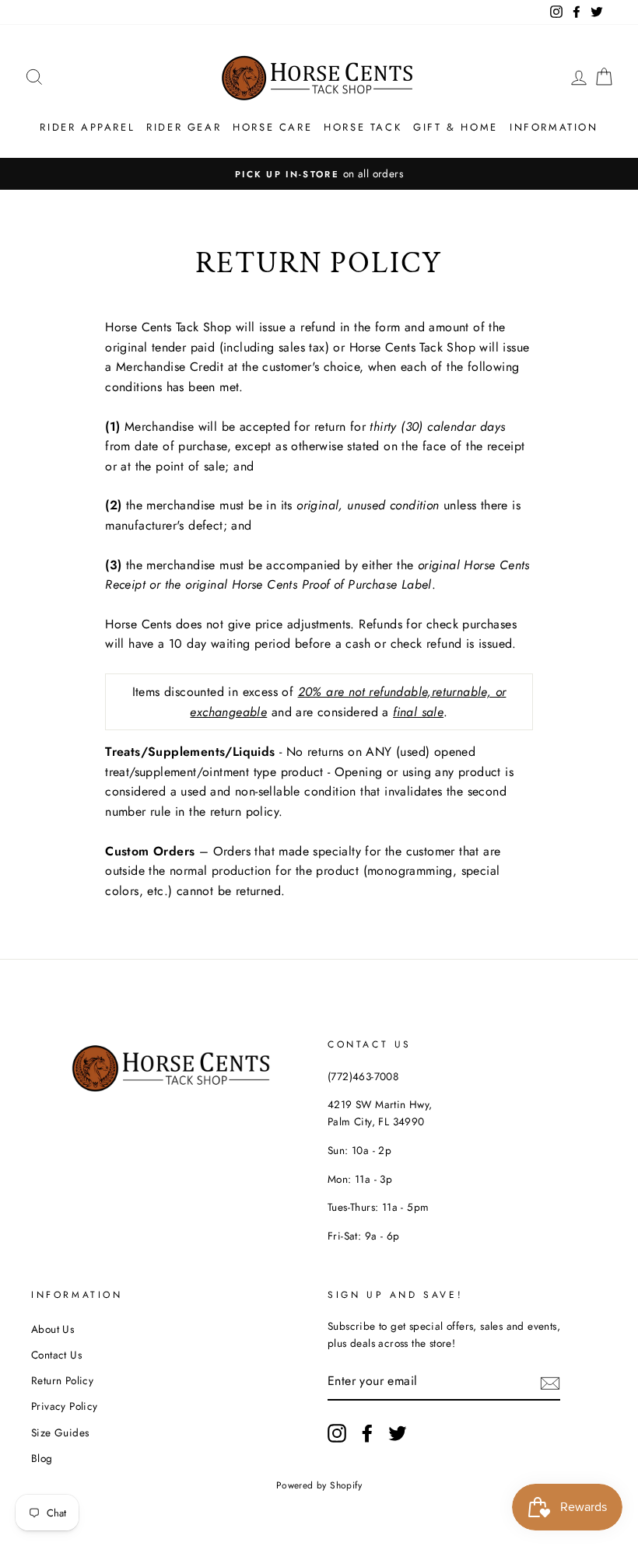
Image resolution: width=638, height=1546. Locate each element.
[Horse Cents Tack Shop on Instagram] (337, 1433)
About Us (52, 1329)
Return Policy (62, 1380)
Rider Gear (183, 127)
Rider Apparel (87, 127)
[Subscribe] (550, 1382)
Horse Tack (362, 127)
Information (554, 127)
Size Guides (60, 1432)
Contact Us (56, 1354)
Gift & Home (455, 127)
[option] (319, 174)
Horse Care (272, 127)
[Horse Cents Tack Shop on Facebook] (367, 1433)
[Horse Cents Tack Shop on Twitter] (397, 1433)
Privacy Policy (64, 1406)
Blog (42, 1458)
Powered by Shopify (319, 1485)
